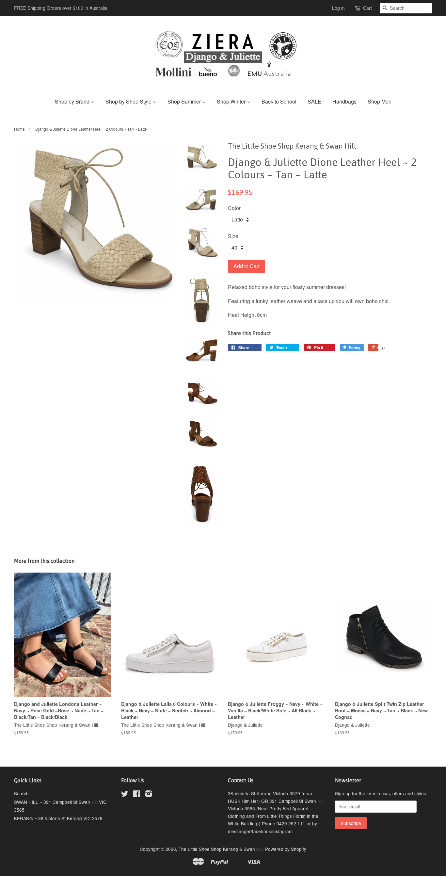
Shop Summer (184, 101)
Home (19, 129)
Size (233, 236)
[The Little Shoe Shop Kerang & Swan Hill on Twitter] (124, 794)
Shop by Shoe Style (129, 101)
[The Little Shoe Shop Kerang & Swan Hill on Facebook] (136, 794)
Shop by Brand (73, 101)
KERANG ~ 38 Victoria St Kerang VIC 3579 (58, 818)
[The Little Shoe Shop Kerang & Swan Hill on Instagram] (148, 794)
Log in (338, 8)
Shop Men (379, 101)
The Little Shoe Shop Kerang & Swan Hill (221, 849)
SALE (314, 101)
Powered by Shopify (285, 849)
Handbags (344, 101)
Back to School (279, 101)
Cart (367, 8)
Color (234, 208)
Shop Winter (232, 101)
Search (21, 793)
